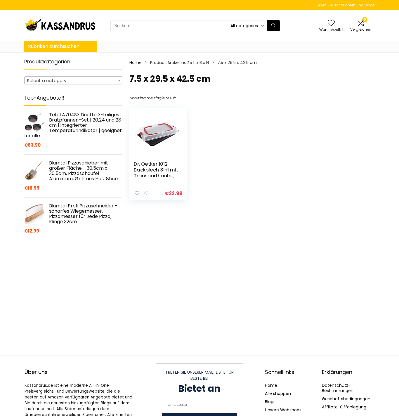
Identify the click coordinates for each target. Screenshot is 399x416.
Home (135, 62)
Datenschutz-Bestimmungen (337, 388)
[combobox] (73, 80)
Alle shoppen (278, 393)
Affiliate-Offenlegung (344, 407)
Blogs (270, 402)
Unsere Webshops (283, 410)
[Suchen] (273, 25)
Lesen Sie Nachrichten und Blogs (346, 5)
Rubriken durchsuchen (53, 46)
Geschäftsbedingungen (346, 399)
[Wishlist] (331, 23)
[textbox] (73, 81)
